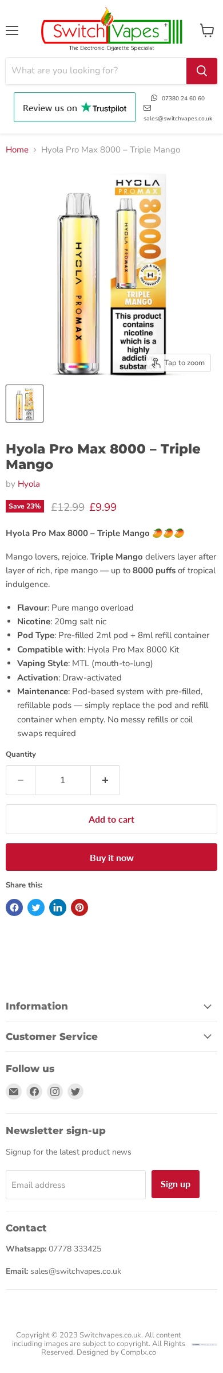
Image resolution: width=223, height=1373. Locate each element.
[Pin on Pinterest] (79, 907)
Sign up (175, 1183)
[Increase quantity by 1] (105, 780)
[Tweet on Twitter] (36, 907)
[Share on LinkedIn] (57, 907)
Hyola (29, 484)
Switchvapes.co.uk (110, 1335)
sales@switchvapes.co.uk (178, 119)
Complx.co (138, 1352)
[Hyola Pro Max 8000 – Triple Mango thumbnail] (24, 403)
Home (17, 150)
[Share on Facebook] (14, 907)
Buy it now (112, 857)
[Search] (201, 71)
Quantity (21, 754)
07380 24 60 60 (183, 99)
